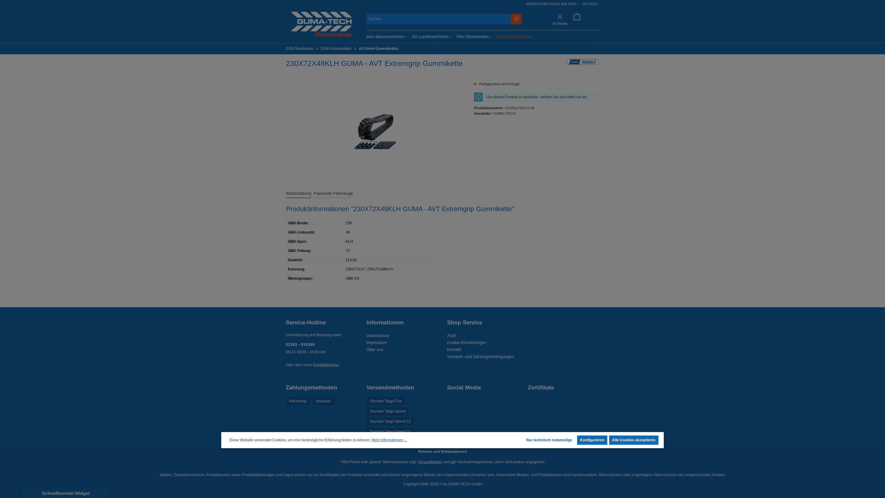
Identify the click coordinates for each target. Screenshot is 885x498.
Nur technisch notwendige (549, 440)
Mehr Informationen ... (389, 440)
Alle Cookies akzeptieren (633, 440)
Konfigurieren (592, 440)
